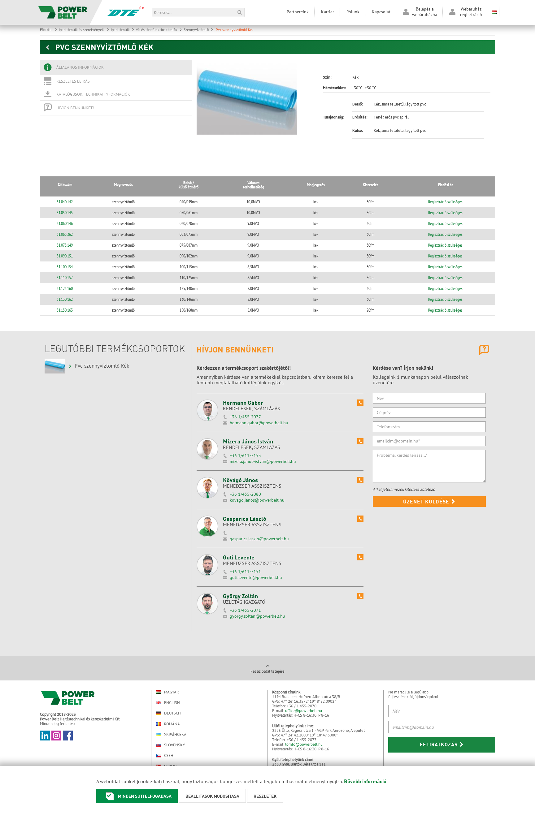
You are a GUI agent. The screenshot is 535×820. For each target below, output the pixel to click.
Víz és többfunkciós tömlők (156, 29)
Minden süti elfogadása (145, 796)
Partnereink (298, 12)
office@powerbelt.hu (303, 710)
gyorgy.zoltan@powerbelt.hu (257, 616)
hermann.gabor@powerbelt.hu (259, 422)
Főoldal (46, 29)
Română (172, 724)
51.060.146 (65, 223)
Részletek (265, 796)
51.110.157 (65, 277)
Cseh (168, 755)
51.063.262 (65, 234)
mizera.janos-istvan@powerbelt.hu (263, 461)
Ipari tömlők (120, 29)
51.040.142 (65, 202)
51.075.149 (65, 245)
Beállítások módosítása (212, 796)
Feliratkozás (439, 744)
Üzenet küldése (427, 501)
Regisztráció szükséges (445, 202)
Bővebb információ (365, 781)
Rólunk (352, 12)
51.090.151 (65, 256)
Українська (175, 734)
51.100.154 (65, 267)
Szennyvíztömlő (196, 29)
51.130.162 (65, 299)
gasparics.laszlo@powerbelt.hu (259, 539)
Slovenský (174, 745)
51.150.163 (65, 310)
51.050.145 (65, 212)
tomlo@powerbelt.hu (304, 744)
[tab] (116, 67)
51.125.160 (65, 288)
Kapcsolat (381, 12)
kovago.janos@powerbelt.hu (257, 500)
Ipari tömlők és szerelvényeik (82, 29)
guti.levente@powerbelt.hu (256, 577)
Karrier (327, 12)
